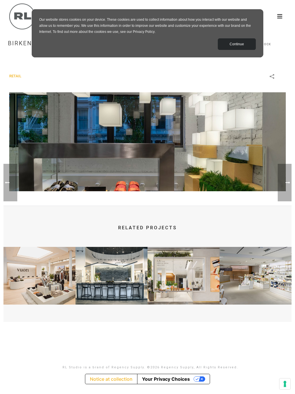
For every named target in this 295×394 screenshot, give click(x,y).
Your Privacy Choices (166, 379)
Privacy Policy (144, 32)
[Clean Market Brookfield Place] (184, 269)
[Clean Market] (256, 269)
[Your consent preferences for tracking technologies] (284, 383)
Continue (237, 44)
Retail (15, 76)
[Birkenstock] (147, 141)
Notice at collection (111, 379)
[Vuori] (39, 269)
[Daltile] (111, 269)
